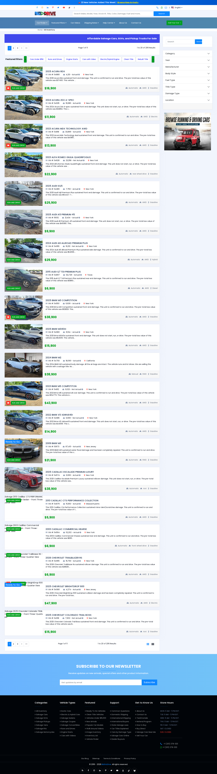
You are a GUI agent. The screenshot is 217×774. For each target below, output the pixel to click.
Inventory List (92, 735)
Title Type (170, 86)
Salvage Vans (42, 725)
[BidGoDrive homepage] (46, 15)
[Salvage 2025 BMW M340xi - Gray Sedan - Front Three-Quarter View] (24, 336)
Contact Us (136, 23)
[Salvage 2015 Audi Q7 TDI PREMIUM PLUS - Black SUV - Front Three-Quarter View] (24, 279)
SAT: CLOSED (165, 728)
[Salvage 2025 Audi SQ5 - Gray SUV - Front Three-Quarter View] (24, 193)
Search (162, 13)
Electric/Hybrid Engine (109, 59)
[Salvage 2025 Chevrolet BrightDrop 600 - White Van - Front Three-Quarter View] (24, 584)
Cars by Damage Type (121, 732)
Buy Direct (141, 728)
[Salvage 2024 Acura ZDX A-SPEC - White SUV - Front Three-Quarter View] (24, 107)
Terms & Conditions (111, 758)
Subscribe (149, 682)
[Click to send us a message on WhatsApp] (162, 7)
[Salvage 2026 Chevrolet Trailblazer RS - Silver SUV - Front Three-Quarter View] (24, 555)
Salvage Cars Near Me (146, 732)
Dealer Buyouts (118, 739)
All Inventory (41, 711)
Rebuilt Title (143, 59)
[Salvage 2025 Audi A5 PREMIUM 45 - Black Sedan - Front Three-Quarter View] (24, 222)
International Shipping (121, 718)
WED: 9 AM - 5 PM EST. (169, 718)
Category (170, 53)
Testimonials (142, 718)
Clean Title (128, 59)
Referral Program (143, 721)
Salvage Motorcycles (45, 732)
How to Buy (141, 725)
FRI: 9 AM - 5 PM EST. (169, 725)
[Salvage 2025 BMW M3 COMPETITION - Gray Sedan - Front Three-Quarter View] (24, 308)
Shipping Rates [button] (91, 23)
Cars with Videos (68, 735)
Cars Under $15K (37, 59)
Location (169, 100)
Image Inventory (93, 732)
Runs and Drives (55, 59)
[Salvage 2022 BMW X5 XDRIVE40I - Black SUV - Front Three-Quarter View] (24, 422)
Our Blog (85, 758)
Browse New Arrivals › (128, 2)
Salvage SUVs (42, 718)
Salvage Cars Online (120, 735)
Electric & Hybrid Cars (70, 714)
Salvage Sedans (68, 718)
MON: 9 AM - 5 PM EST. (169, 711)
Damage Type (172, 93)
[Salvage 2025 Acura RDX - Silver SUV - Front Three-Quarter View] (24, 79)
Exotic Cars (66, 711)
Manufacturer (172, 66)
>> (26, 48)
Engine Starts (72, 59)
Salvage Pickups (43, 721)
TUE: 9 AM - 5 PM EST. (169, 714)
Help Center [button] (108, 23)
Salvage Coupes (68, 721)
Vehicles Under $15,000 (96, 718)
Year (167, 60)
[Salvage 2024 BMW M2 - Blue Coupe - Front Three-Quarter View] (24, 365)
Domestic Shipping (119, 714)
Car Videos (75, 23)
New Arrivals (91, 721)
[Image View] (152, 644)
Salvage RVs (41, 728)
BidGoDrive (106, 764)
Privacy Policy (130, 758)
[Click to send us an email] (166, 7)
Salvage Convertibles (70, 725)
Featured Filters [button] (58, 23)
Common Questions (120, 711)
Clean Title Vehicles (95, 714)
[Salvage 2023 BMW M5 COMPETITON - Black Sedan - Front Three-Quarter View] (24, 393)
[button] (37, 7)
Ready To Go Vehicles (95, 711)
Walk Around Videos (95, 728)
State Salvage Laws (119, 725)
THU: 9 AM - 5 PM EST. (169, 721)
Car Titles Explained (119, 728)
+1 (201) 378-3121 (171, 743)
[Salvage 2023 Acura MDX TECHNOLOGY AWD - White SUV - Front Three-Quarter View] (24, 136)
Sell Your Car (173, 23)
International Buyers (120, 721)
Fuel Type (170, 80)
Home (40, 30)
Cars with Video (89, 59)
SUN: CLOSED (165, 732)
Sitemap (96, 758)
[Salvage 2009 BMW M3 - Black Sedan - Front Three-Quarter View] (24, 451)
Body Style (170, 73)
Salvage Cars (42, 714)
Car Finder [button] (41, 23)
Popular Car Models (94, 725)
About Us (123, 23)
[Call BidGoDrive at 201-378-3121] (158, 7)
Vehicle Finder (92, 739)
